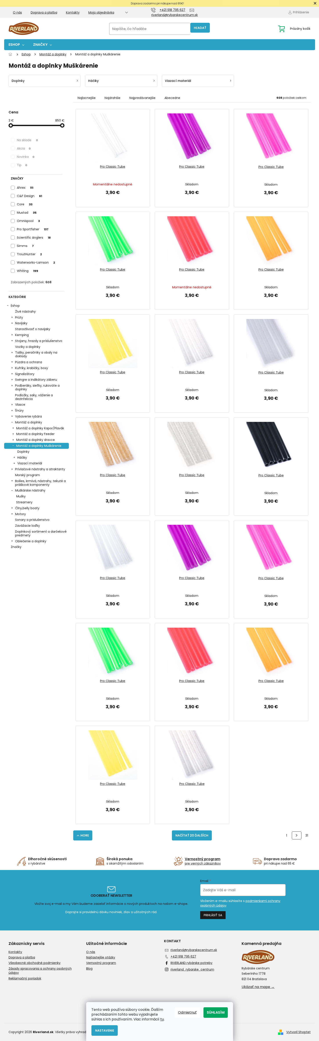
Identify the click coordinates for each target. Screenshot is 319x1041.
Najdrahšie (112, 98)
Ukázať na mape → (258, 987)
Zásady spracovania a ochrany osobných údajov (40, 971)
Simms (25, 246)
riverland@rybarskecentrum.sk (194, 950)
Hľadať (200, 28)
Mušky (21, 496)
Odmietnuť (187, 1012)
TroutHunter (29, 254)
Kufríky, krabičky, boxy (31, 368)
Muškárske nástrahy (30, 490)
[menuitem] (16, 44)
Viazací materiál (29, 463)
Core (24, 204)
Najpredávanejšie (142, 98)
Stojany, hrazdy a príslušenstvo (38, 341)
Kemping (22, 335)
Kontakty (73, 12)
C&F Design (29, 196)
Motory (20, 514)
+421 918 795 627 (183, 956)
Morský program (27, 475)
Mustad (27, 212)
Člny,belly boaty (27, 508)
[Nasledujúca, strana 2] (296, 835)
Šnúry (19, 410)
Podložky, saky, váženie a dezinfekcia (34, 397)
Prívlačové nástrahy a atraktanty (40, 469)
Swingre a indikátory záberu (36, 379)
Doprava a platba (44, 12)
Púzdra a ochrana (28, 362)
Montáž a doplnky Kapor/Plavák (40, 428)
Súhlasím (216, 1012)
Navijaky (21, 323)
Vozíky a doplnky (27, 347)
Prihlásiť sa (213, 915)
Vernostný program (101, 963)
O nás (17, 12)
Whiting (27, 271)
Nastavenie (104, 1030)
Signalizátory (24, 374)
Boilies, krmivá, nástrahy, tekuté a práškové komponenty (40, 483)
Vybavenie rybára (28, 416)
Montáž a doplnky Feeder (35, 434)
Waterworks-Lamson (36, 262)
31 (306, 835)
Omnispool (28, 221)
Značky (16, 547)
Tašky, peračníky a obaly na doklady (36, 354)
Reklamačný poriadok (25, 978)
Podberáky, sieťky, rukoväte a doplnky (37, 387)
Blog (89, 969)
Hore (84, 835)
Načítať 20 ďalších (191, 835)
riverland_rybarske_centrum (192, 969)
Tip (22, 165)
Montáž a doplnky (28, 422)
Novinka (25, 157)
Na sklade (27, 140)
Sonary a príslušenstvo (32, 520)
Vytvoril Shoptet (298, 1032)
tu (162, 1019)
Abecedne (172, 98)
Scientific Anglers (34, 237)
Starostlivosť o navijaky (32, 329)
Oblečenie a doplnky (30, 541)
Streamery (24, 502)
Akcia (24, 148)
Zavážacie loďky (27, 525)
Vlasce (20, 404)
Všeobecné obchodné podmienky (35, 963)
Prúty (19, 317)
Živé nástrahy (25, 311)
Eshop (15, 305)
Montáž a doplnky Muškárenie (38, 446)
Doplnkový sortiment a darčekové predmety (41, 533)
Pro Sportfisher (32, 229)
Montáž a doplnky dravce (35, 440)
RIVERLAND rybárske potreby (191, 963)
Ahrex (25, 187)
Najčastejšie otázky (100, 957)
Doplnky (23, 451)
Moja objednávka (101, 12)
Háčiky (22, 457)
